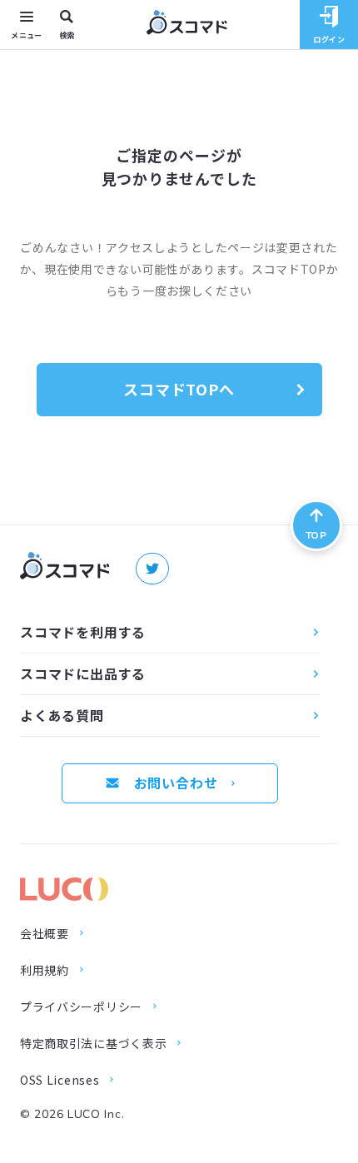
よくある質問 (62, 715)
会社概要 (44, 933)
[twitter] (152, 568)
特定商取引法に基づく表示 (93, 1043)
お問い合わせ (176, 783)
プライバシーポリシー (81, 1006)
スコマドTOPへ (179, 389)
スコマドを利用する (83, 632)
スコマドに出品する (83, 673)
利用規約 (44, 970)
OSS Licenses (59, 1080)
